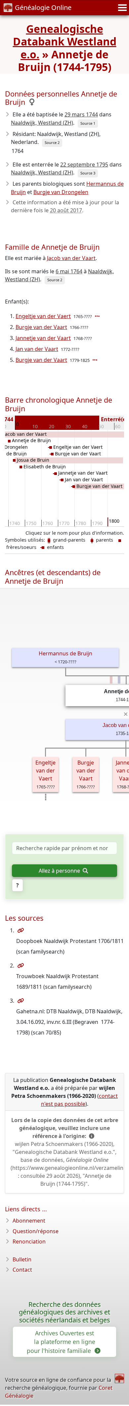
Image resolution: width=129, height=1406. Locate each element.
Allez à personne (60, 870)
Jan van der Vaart (37, 349)
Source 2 (52, 142)
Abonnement (29, 1220)
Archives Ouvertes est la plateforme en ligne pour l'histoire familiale (61, 1342)
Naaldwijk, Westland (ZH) (42, 122)
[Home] (119, 1378)
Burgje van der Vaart (41, 327)
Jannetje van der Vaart (43, 338)
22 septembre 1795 (84, 164)
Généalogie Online (43, 7)
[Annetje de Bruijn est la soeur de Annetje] (111, 680)
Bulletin (22, 1259)
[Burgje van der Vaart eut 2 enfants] (95, 360)
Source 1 (87, 123)
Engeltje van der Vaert (43, 316)
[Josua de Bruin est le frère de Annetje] (119, 680)
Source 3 (87, 172)
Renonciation (29, 1241)
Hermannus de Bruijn (65, 653)
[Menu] (121, 7)
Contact (22, 1269)
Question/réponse (36, 1231)
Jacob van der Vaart (71, 258)
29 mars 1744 (81, 114)
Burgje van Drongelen (60, 192)
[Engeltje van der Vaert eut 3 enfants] (98, 316)
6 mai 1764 (69, 271)
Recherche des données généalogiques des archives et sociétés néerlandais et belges (64, 1312)
